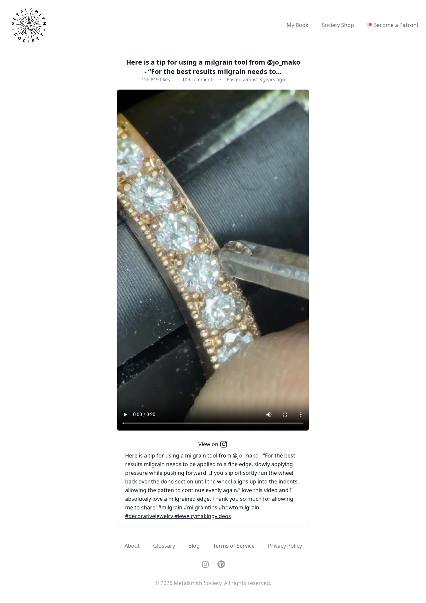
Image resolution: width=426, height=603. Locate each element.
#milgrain (171, 507)
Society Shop (338, 25)
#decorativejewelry (149, 516)
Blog (194, 545)
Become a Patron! (395, 25)
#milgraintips (201, 507)
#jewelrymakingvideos (202, 516)
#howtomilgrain (239, 507)
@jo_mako (246, 455)
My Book (298, 25)
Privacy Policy (285, 545)
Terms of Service (234, 545)
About (132, 545)
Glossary (164, 545)
